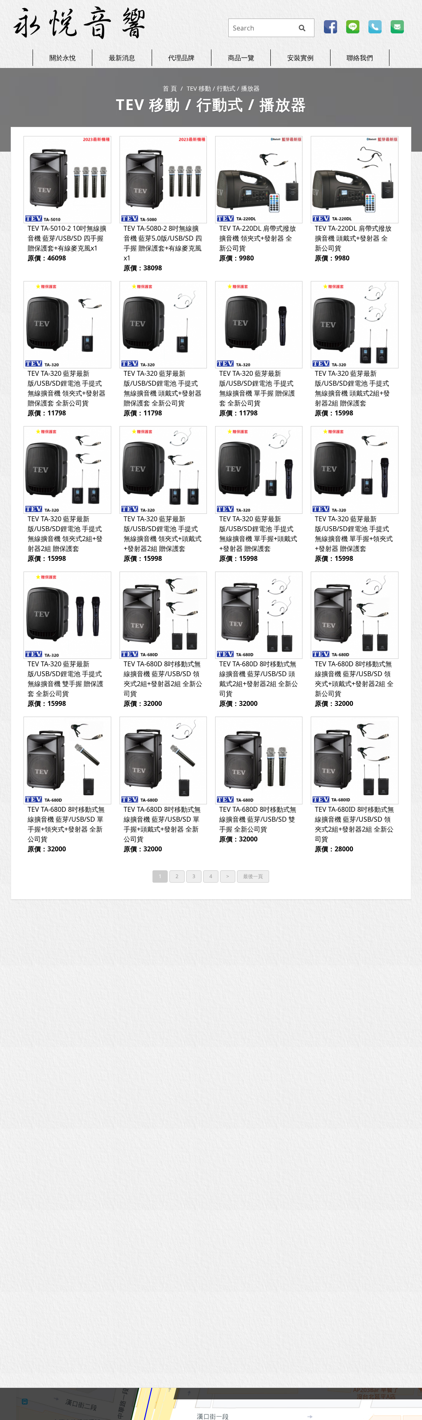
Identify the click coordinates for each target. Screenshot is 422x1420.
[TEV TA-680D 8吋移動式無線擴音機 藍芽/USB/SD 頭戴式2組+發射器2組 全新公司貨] (259, 615)
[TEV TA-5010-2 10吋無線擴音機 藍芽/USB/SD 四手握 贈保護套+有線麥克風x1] (67, 179)
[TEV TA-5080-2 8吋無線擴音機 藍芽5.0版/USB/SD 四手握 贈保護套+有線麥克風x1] (163, 179)
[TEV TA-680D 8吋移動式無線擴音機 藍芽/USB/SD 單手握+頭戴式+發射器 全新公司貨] (163, 760)
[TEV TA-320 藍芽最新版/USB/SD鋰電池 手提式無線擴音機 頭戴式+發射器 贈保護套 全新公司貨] (163, 324)
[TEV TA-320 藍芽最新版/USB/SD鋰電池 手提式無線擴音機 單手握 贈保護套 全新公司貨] (259, 324)
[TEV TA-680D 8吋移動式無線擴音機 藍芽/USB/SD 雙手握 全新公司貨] (259, 760)
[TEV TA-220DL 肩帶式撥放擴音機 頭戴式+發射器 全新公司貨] (354, 179)
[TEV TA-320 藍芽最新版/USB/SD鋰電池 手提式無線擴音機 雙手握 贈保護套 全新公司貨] (67, 615)
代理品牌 (181, 57)
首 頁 (170, 88)
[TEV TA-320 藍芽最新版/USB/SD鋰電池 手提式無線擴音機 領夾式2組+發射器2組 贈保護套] (67, 469)
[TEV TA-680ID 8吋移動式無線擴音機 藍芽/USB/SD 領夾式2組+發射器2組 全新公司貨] (354, 760)
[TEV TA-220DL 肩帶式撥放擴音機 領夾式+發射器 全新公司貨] (259, 179)
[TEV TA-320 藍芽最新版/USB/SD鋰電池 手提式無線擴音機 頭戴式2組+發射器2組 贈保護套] (354, 324)
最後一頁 (253, 876)
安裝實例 (300, 57)
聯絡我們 (360, 57)
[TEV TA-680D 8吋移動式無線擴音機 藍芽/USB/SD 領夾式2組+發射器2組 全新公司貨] (163, 615)
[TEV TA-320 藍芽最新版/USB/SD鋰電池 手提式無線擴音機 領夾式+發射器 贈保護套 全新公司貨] (67, 324)
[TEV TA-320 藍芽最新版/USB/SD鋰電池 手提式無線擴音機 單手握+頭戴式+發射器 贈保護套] (259, 469)
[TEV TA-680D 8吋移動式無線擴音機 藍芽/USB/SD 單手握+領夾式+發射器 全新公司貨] (67, 760)
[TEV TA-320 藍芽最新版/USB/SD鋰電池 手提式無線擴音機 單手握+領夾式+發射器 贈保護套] (354, 469)
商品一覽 (241, 57)
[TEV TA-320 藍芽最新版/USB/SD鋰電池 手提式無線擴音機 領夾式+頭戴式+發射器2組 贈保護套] (163, 469)
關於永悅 (62, 57)
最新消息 (122, 57)
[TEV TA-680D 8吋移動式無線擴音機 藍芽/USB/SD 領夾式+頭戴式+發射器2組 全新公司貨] (354, 615)
